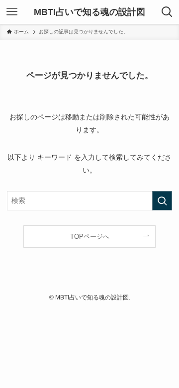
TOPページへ (89, 236)
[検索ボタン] (167, 12)
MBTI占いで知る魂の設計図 (89, 11)
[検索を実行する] (162, 200)
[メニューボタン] (12, 12)
